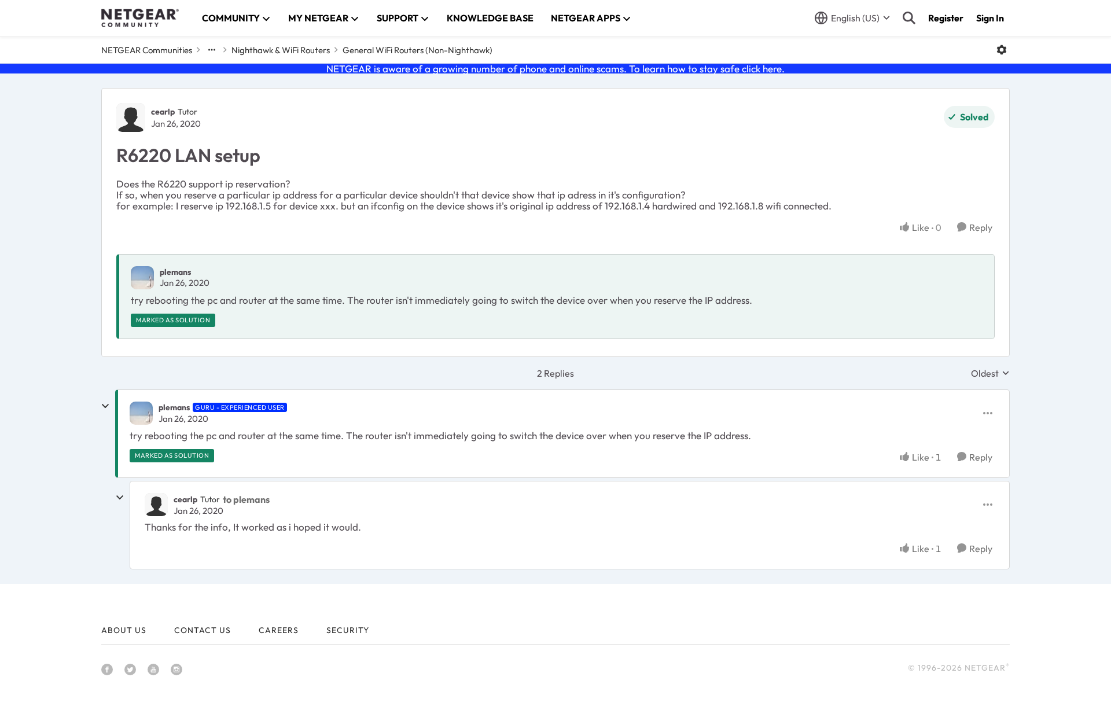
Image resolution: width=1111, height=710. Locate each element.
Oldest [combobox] (990, 373)
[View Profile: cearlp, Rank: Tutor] (130, 117)
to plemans (246, 499)
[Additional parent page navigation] (212, 50)
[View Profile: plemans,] (142, 277)
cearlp (163, 112)
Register (945, 18)
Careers (279, 630)
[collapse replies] (105, 406)
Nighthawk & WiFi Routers (280, 50)
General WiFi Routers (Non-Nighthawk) (417, 50)
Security (347, 630)
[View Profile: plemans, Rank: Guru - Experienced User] (141, 413)
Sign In (990, 18)
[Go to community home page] (140, 18)
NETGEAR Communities (146, 50)
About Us (123, 630)
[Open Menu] (1002, 50)
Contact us (202, 630)
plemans (175, 272)
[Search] (909, 18)
